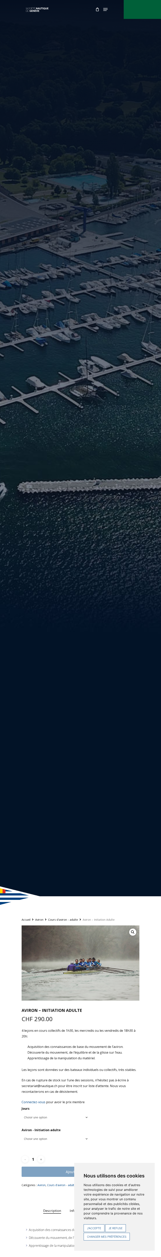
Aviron (39, 919)
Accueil (26, 919)
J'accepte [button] (94, 1228)
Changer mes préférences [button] (106, 1236)
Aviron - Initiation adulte (41, 1130)
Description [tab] (52, 1210)
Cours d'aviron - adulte (63, 919)
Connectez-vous (33, 1102)
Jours (25, 1108)
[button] (132, 932)
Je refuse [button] (116, 1228)
